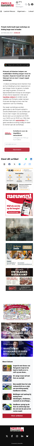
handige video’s (9, 97)
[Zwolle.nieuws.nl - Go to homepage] (17, 429)
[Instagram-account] (17, 436)
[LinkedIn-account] (22, 436)
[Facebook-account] (12, 436)
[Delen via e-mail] (30, 164)
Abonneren (17, 149)
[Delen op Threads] (4, 164)
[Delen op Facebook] (9, 164)
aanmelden (20, 120)
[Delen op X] (14, 164)
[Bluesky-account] (27, 436)
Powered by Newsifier (17, 443)
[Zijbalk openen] (1, 11)
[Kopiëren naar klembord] (24, 164)
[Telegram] (19, 164)
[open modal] (32, 4)
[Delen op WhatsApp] (26, 159)
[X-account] (7, 436)
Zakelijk (17, 33)
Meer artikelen (17, 416)
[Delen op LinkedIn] (31, 159)
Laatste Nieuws (9, 11)
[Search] (26, 4)
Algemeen (21, 11)
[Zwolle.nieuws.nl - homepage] (7, 4)
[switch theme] (29, 4)
